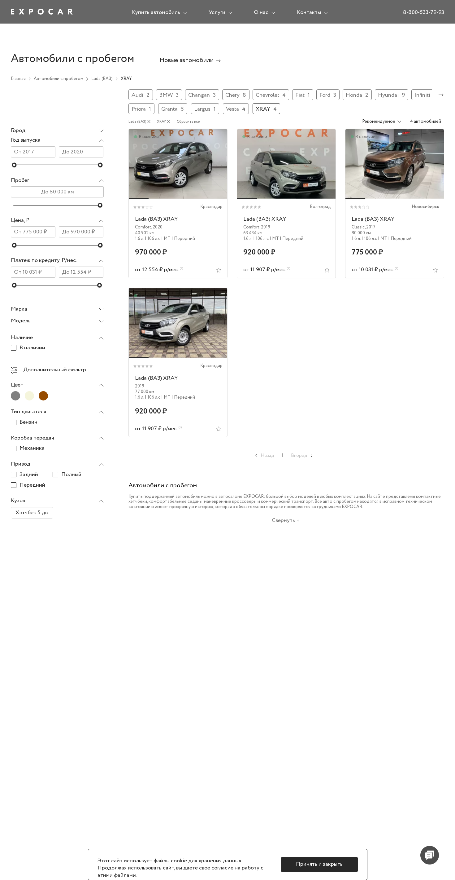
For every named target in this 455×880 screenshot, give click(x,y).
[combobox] (57, 131)
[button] (57, 140)
